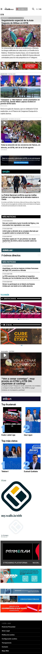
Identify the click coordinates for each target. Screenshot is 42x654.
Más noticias (9, 216)
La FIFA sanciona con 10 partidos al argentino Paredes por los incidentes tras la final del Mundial (20, 277)
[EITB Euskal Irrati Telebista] (9, 8)
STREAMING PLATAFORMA (15, 563)
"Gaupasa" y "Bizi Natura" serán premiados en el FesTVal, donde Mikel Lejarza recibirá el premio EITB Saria (20, 102)
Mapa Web (5, 651)
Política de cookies (8, 635)
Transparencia (6, 643)
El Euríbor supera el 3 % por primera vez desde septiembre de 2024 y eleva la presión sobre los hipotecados (19, 241)
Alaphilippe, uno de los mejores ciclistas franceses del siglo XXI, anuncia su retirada (20, 269)
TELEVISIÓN (4, 295)
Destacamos (10, 299)
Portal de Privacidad (8, 627)
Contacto (5, 647)
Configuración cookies (9, 639)
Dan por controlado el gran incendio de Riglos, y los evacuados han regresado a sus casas (20, 224)
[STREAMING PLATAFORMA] (17, 551)
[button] (39, 183)
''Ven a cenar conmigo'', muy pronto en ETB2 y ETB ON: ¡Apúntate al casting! (18, 381)
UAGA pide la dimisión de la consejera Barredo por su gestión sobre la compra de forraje (20, 232)
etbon (9, 325)
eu (37, 9)
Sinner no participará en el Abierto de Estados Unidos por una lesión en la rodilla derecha (18, 285)
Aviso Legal (6, 631)
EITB (2, 15)
